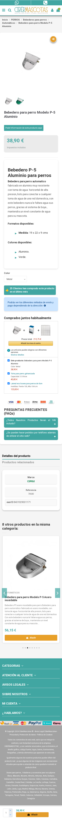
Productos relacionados (18, 462)
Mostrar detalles (17, 355)
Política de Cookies (44, 735)
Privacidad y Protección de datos (23, 735)
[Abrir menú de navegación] (4, 10)
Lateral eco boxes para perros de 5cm (26, 383)
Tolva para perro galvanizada (23, 373)
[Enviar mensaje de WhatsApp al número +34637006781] (16, 2)
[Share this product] (53, 39)
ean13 (10, 502)
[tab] (31, 423)
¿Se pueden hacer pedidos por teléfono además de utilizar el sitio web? (31, 434)
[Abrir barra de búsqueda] (10, 10)
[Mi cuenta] (52, 10)
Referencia (31, 490)
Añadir (34, 814)
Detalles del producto (16, 456)
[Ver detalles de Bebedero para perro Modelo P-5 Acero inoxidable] (31, 564)
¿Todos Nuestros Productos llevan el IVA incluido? (31, 422)
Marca (31, 477)
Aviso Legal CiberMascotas (46, 731)
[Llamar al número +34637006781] (45, 2)
